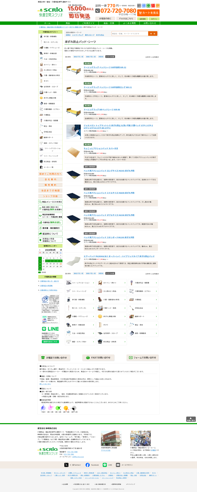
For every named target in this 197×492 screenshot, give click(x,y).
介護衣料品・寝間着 (122, 475)
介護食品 (110, 475)
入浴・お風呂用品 (102, 473)
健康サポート (153, 475)
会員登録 (143, 19)
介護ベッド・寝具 (60, 475)
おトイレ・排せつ (115, 473)
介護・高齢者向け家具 (142, 473)
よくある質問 (129, 23)
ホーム (47, 23)
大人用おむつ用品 (128, 473)
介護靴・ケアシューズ (74, 473)
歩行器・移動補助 (46, 473)
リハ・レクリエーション (92, 478)
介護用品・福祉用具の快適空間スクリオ (53, 27)
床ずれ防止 (100, 35)
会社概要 (65, 484)
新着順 (101, 57)
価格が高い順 (91, 57)
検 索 (152, 33)
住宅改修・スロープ (46, 475)
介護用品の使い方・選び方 (49, 281)
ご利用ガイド (88, 23)
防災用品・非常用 (121, 478)
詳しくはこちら (45, 384)
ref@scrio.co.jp (78, 457)
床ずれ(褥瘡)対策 (75, 27)
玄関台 (68, 35)
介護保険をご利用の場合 (48, 290)
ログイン (154, 19)
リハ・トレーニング (107, 478)
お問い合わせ (150, 23)
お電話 (153, 450)
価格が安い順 (78, 57)
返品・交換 (109, 23)
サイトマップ (131, 484)
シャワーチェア (77, 35)
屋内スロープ (89, 35)
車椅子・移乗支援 (89, 473)
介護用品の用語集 (46, 285)
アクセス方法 (105, 450)
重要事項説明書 (116, 484)
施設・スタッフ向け (76, 478)
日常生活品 (143, 475)
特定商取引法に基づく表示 (82, 484)
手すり (154, 473)
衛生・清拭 (134, 475)
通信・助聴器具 (85, 475)
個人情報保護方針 (101, 484)
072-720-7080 (73, 452)
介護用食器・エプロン (98, 475)
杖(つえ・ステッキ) (59, 473)
